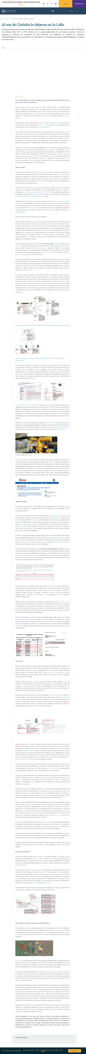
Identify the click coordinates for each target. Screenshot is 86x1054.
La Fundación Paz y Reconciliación (26, 405)
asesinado (28, 107)
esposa (45, 932)
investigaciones (62, 174)
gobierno (41, 856)
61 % (42, 125)
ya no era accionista (55, 695)
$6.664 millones (29, 750)
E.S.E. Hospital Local (29, 192)
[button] (52, 11)
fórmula (46, 116)
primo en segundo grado (59, 515)
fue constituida (36, 194)
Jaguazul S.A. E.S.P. (44, 192)
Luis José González (49, 252)
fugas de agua (63, 427)
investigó (30, 460)
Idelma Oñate (52, 586)
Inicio (2, 19)
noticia (8, 19)
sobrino (56, 244)
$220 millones (50, 423)
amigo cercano (46, 795)
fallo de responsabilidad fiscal (26, 555)
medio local (59, 429)
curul (36, 114)
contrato (28, 804)
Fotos (17, 960)
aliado (63, 246)
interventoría (66, 811)
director (34, 883)
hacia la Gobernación (43, 127)
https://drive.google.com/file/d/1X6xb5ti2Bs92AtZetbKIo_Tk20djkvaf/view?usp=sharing (42, 325)
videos (23, 960)
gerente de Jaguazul (50, 621)
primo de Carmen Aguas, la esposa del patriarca (30, 196)
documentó (34, 520)
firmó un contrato (53, 768)
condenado (22, 524)
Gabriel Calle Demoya (42, 172)
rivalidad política (54, 518)
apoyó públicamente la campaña (54, 815)
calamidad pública (20, 865)
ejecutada (43, 777)
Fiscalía (67, 224)
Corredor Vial (51, 972)
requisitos (23, 212)
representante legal (63, 672)
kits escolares (59, 542)
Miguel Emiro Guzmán (22, 254)
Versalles (59, 972)
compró (67, 932)
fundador (51, 672)
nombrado (18, 246)
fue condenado (40, 181)
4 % (20, 626)
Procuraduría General (26, 270)
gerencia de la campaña (58, 123)
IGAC (33, 1005)
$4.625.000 (46, 883)
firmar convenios (33, 208)
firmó (34, 858)
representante (19, 619)
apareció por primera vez (60, 601)
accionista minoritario (63, 201)
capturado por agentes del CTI (55, 537)
